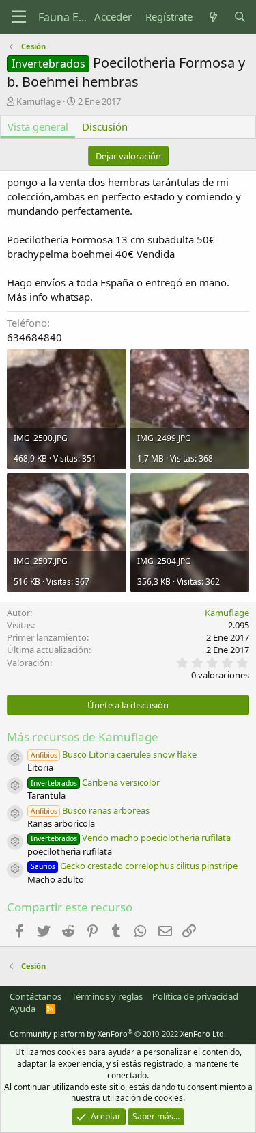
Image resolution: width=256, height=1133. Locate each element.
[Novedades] (212, 16)
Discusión (105, 126)
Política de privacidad (195, 996)
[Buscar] (240, 16)
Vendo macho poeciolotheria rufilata (131, 837)
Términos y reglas (107, 996)
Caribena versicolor (95, 782)
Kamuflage (38, 101)
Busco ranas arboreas (90, 810)
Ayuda (22, 1008)
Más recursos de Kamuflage (82, 737)
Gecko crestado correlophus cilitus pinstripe (134, 865)
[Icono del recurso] (15, 757)
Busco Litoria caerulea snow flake (114, 754)
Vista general (38, 126)
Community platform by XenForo (118, 1033)
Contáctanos (35, 996)
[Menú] (19, 17)
